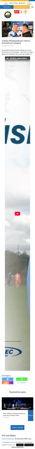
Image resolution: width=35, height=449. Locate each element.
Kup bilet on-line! (21, 7)
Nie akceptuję (29, 445)
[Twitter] (7, 379)
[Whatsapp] (22, 379)
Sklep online (6, 7)
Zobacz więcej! (17, 427)
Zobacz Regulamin (17, 447)
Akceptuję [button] (20, 445)
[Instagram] (7, 382)
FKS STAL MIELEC (17, 3)
